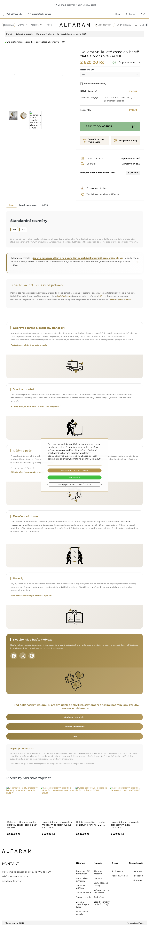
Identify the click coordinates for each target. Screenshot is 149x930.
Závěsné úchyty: (89, 97)
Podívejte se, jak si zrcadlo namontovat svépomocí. (35, 406)
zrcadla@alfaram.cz (120, 299)
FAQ (74, 736)
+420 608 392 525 (19, 876)
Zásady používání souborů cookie (74, 484)
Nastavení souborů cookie (74, 470)
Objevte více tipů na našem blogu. (27, 472)
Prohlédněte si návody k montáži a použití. (31, 596)
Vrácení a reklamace (75, 726)
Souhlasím (74, 477)
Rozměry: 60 (87, 70)
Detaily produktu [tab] (28, 205)
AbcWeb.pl (139, 923)
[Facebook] (13, 655)
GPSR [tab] (45, 205)
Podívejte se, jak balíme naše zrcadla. (28, 345)
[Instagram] (22, 655)
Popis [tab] (11, 205)
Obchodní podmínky (74, 717)
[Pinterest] (31, 655)
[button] (124, 25)
